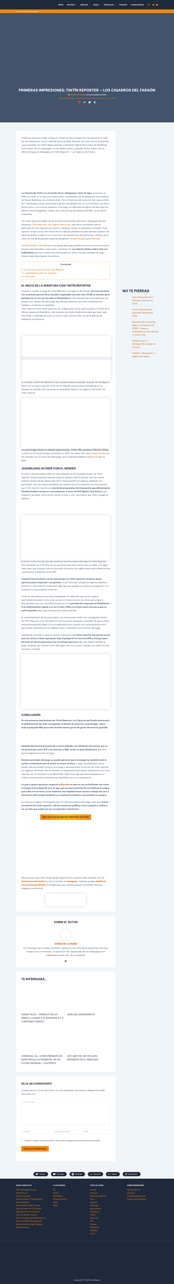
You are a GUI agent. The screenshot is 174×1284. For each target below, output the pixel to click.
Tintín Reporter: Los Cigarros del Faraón (51, 224)
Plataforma (94, 1211)
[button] (76, 4)
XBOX (55, 1202)
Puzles (92, 1214)
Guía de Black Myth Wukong (28, 1205)
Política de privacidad (136, 1199)
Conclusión (29, 276)
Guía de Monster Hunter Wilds (29, 1199)
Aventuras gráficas (81, 98)
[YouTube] (157, 5)
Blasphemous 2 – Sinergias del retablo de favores (143, 344)
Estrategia (94, 1205)
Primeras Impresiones (103, 98)
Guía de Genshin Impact (26, 1214)
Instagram (72, 881)
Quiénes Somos (133, 1189)
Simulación (94, 1227)
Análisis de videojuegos (30, 11)
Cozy (92, 1199)
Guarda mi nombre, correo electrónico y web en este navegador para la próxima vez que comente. (62, 1141)
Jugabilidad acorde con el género (39, 273)
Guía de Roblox (22, 1202)
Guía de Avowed (23, 1196)
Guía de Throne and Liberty (28, 1211)
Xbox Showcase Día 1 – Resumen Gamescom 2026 (143, 300)
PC (54, 1189)
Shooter (93, 1224)
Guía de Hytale (22, 1227)
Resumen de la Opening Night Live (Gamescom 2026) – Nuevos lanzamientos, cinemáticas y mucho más (145, 328)
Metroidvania (95, 1208)
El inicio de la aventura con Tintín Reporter (43, 269)
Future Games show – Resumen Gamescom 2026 (143, 312)
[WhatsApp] (89, 102)
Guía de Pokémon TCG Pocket (28, 1208)
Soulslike (93, 1230)
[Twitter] (153, 5)
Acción (93, 1189)
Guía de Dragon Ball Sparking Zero (31, 1218)
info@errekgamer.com (136, 1196)
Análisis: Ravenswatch (81, 1014)
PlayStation (58, 1196)
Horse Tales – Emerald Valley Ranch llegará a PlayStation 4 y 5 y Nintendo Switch (42, 1018)
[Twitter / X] (66, 961)
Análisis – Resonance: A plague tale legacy (143, 355)
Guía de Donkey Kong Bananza (29, 1221)
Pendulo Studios (77, 238)
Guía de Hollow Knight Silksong (29, 1224)
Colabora (131, 1193)
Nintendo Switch (60, 1199)
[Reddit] (79, 102)
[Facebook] (95, 102)
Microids (96, 238)
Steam (56, 1193)
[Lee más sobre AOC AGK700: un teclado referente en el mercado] (88, 1039)
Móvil (55, 1205)
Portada (18, 11)
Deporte (93, 1202)
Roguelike (94, 1218)
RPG (92, 1221)
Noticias (92, 98)
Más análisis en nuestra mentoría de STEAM (66, 817)
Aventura (94, 1193)
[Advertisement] (87, 109)
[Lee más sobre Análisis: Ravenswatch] (88, 998)
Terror (114, 98)
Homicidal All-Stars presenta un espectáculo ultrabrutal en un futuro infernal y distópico (41, 1059)
